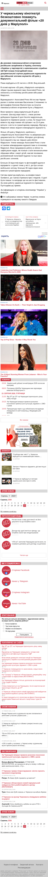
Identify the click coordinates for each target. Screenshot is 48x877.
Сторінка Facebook (20, 570)
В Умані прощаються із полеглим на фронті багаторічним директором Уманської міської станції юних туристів (23, 698)
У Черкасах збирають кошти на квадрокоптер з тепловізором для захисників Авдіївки (13, 222)
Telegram (33, 199)
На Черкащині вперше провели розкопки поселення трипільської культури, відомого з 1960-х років (26, 404)
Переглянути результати (24, 637)
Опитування (8, 615)
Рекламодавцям (24, 868)
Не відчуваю (10, 631)
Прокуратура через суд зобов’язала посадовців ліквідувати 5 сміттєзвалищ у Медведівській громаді (25, 411)
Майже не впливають (13, 629)
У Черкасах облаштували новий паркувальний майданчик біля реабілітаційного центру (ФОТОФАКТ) (24, 692)
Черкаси (6, 3)
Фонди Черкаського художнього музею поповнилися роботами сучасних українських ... (22, 714)
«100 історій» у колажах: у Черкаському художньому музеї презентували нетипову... (22, 744)
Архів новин (8, 491)
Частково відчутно (12, 626)
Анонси (6, 451)
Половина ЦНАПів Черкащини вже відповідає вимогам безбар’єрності (24, 389)
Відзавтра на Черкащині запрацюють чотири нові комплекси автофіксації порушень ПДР (20, 653)
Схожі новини (9, 707)
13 (41, 503)
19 (15, 506)
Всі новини (24, 420)
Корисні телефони (11, 865)
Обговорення (9, 751)
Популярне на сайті (12, 643)
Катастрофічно (11, 624)
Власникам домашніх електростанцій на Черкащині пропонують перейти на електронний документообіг (21, 658)
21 (21, 506)
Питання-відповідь (11, 516)
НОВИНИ (6, 380)
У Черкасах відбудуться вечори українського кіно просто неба (25, 480)
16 (5, 506)
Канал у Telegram (20, 581)
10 (31, 503)
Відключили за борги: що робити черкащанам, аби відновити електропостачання (33, 223)
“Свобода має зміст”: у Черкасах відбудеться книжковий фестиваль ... (27, 455)
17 (8, 506)
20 (18, 506)
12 (38, 503)
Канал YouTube (19, 603)
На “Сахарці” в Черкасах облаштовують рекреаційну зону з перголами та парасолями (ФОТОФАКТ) (24, 675)
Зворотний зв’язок (27, 865)
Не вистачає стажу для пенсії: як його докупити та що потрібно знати (26, 521)
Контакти (39, 865)
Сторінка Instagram (20, 592)
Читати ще (24, 555)
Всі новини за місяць (8, 511)
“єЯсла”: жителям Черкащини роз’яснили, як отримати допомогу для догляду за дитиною (29, 543)
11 (34, 503)
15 (2, 506)
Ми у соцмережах (11, 563)
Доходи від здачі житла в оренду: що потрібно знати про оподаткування (26, 532)
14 (44, 503)
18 (12, 506)
